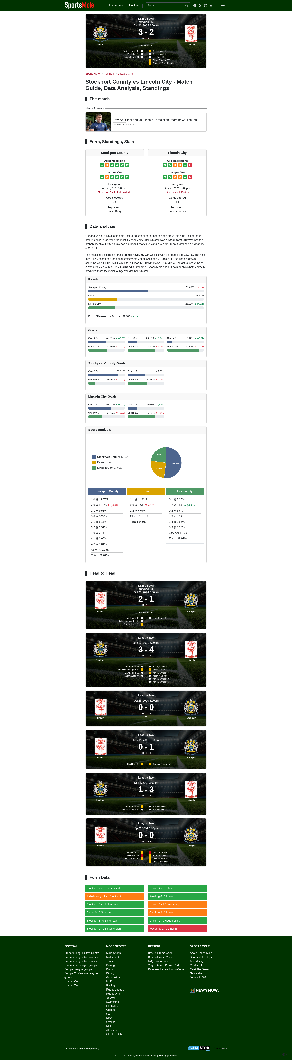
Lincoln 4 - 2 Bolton (177, 192)
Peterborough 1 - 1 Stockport (104, 896)
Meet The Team (199, 969)
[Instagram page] (205, 6)
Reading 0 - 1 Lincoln (162, 896)
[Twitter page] (200, 6)
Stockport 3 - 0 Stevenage (102, 920)
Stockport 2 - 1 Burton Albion (104, 928)
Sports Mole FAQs (201, 957)
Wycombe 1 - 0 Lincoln (163, 928)
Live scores (116, 5)
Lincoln (191, 44)
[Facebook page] (194, 6)
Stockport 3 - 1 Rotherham (102, 904)
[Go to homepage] (79, 5)
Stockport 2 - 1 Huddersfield (114, 192)
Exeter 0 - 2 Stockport (99, 912)
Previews (134, 5)
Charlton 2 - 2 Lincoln (162, 912)
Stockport (100, 44)
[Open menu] (223, 5)
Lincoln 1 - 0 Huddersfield (164, 920)
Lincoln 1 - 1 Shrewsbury (164, 904)
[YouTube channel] (211, 6)
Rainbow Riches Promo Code (166, 969)
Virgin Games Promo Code (164, 965)
